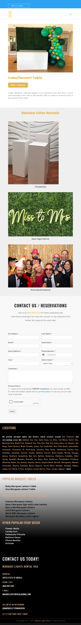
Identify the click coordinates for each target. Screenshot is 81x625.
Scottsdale (6, 465)
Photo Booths (12, 540)
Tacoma (31, 453)
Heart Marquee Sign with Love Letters (26, 504)
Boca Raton (50, 449)
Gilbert (75, 465)
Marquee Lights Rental (42, 621)
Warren (67, 453)
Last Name (47, 334)
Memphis (21, 459)
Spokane (39, 453)
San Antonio (22, 462)
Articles (9, 543)
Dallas (13, 462)
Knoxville (29, 459)
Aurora (5, 456)
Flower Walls (12, 528)
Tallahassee (61, 449)
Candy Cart (11, 531)
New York (33, 456)
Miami (23, 446)
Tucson (46, 465)
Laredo (54, 469)
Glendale (67, 465)
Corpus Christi (39, 469)
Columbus (6, 453)
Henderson (53, 459)
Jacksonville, (74, 446)
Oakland (25, 440)
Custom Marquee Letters (18, 501)
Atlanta (16, 465)
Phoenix (75, 462)
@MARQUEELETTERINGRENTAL (13, 608)
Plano (48, 469)
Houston (31, 462)
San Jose (33, 440)
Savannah (24, 465)
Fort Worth (13, 469)
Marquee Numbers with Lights (22, 516)
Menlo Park (19, 443)
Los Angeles (69, 443)
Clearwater (16, 449)
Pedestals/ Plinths (15, 534)
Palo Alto (41, 443)
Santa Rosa (43, 440)
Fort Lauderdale (46, 446)
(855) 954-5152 (33, 312)
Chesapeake (66, 462)
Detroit (47, 453)
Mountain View (8, 443)
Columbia (68, 456)
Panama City (73, 449)
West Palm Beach (61, 446)
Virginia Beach (47, 462)
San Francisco (69, 436)
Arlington (28, 469)
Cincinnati (6, 449)
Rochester (50, 456)
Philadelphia (64, 459)
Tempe (4, 469)
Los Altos (53, 440)
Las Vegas (38, 459)
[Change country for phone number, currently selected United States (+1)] (44, 355)
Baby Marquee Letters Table (20, 486)
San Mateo (63, 440)
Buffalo (41, 456)
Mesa (52, 465)
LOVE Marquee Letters (17, 510)
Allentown (6, 462)
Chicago (75, 453)
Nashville (12, 459)
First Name (13, 334)
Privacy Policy (14, 386)
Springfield (22, 456)
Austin (37, 462)
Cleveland (15, 453)
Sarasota (40, 449)
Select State (47, 360)
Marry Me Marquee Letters (20, 507)
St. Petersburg (29, 449)
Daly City (49, 443)
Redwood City (30, 443)
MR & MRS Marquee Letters (20, 513)
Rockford (13, 456)
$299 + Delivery (18, 85)
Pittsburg (74, 459)
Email (11, 342)
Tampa (36, 446)
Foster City (73, 440)
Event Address (14, 351)
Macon (31, 465)
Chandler (59, 465)
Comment (13, 369)
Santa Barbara (14, 446)
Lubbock (61, 469)
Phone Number (49, 351)
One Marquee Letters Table (20, 489)
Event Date (47, 342)
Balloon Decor (13, 537)
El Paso (21, 469)
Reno (46, 459)
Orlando (29, 446)
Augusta (38, 465)
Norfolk (57, 462)
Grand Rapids (57, 453)
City (10, 360)
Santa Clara (59, 443)
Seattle (24, 453)
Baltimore (59, 456)
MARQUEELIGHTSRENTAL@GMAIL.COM (16, 594)
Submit (12, 411)
